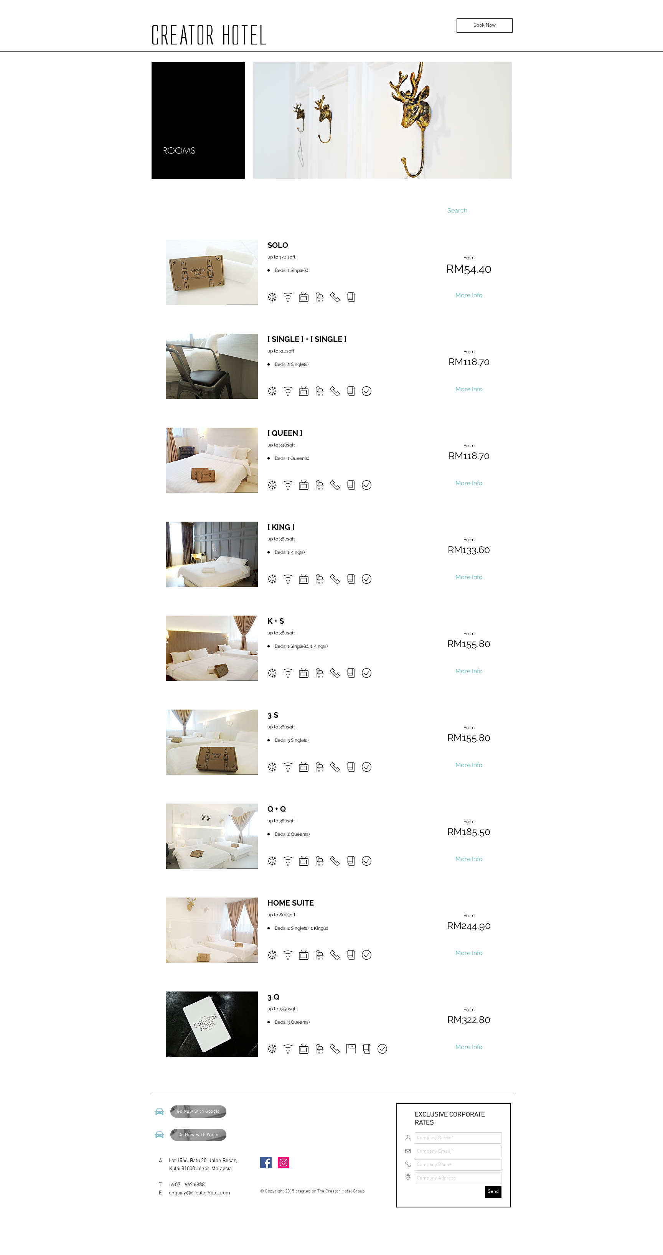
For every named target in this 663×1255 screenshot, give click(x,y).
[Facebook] (266, 1162)
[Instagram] (283, 1162)
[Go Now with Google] (159, 1112)
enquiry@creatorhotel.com (199, 1193)
